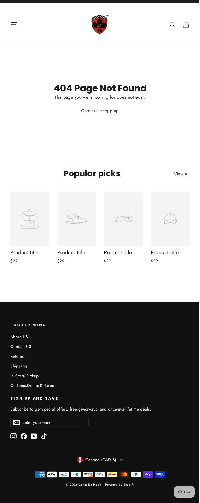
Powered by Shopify (119, 484)
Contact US (20, 347)
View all (182, 174)
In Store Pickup (24, 376)
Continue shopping (100, 111)
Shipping (18, 366)
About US (19, 337)
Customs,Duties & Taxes (32, 385)
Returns (17, 356)
